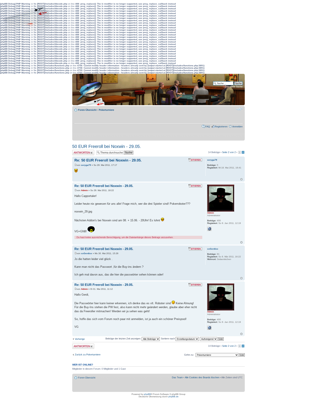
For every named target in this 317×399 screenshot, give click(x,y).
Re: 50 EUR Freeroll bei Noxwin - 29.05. (108, 160)
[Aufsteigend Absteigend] (212, 338)
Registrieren (221, 126)
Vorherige (80, 339)
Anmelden (237, 126)
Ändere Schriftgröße (239, 109)
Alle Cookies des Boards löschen (202, 377)
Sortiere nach (168, 338)
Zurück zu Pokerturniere (87, 354)
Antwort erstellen (81, 151)
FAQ (207, 126)
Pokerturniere (106, 110)
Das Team (177, 377)
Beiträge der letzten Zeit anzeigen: (123, 338)
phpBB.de (173, 396)
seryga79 (86, 165)
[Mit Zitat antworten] (195, 160)
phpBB (147, 394)
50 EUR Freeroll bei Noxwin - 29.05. (106, 146)
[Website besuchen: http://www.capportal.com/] (209, 229)
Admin (84, 190)
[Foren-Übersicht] (89, 89)
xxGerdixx (86, 253)
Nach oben (241, 179)
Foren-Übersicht (87, 110)
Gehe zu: (189, 354)
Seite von (229, 152)
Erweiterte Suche (234, 86)
